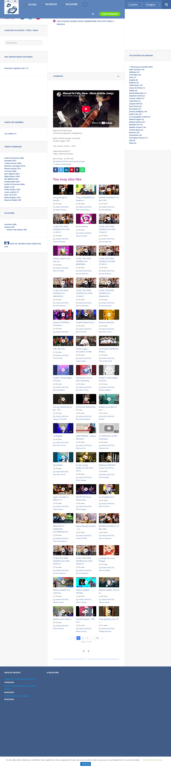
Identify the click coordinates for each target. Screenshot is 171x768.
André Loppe (81, 361)
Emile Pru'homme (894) (14, 184)
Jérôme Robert (58, 628)
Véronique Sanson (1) (138, 138)
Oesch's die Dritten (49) (17, 229)
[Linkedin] (66, 169)
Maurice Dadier (81, 236)
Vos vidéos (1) (10, 133)
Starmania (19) (135, 135)
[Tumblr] (77, 169)
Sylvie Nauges (81, 480)
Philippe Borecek (105, 631)
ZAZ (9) (132, 140)
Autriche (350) (10, 224)
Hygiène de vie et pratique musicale (19, 679)
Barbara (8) (134, 82)
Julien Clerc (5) (135, 114)
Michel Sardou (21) (137, 122)
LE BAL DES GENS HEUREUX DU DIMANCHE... (60, 293)
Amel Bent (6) (135, 75)
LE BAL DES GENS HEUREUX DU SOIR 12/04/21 (84, 293)
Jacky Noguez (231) (12, 197)
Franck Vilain (57, 358)
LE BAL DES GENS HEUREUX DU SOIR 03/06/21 (61, 561)
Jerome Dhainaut (105, 210)
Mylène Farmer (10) (137, 127)
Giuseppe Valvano (59, 210)
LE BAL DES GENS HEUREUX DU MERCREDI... (83, 261)
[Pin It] (71, 169)
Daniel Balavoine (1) (137, 93)
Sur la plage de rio (106, 497)
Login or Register (110, 14)
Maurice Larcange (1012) (14, 166)
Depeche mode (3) (137, 96)
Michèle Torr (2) (136, 124)
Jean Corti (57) (10, 195)
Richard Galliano (59, 390)
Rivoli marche (82, 226)
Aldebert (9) (134, 72)
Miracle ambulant (106, 322)
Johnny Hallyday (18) (138, 111)
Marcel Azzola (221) (12, 168)
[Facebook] (55, 169)
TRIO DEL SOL (59, 348)
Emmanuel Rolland (83, 419)
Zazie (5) (132, 143)
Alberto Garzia (58, 602)
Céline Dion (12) (136, 85)
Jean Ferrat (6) (135, 106)
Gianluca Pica (81, 448)
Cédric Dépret (58, 509)
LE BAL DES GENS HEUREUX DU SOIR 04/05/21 (84, 561)
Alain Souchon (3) (136, 69)
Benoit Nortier (81, 332)
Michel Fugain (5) (136, 119)
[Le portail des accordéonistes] (11, 12)
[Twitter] (60, 169)
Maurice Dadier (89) (12, 200)
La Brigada (57, 436)
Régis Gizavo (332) (12, 176)
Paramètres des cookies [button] (152, 760)
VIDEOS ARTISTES (61, 161)
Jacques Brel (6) (135, 103)
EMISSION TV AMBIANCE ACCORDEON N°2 (60, 529)
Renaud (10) (134, 132)
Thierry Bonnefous (83, 210)
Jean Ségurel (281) (12, 174)
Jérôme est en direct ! (62, 619)
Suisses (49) (9, 227)
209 (97, 638)
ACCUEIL (32, 4)
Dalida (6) (133, 90)
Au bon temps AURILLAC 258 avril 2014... (84, 468)
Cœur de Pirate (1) (137, 88)
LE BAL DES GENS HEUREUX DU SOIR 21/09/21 (61, 229)
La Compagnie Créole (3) (139, 117)
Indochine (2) (135, 101)
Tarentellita (58, 465)
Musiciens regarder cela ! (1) (16, 68)
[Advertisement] (148, 29)
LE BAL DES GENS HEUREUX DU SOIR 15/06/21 (107, 229)
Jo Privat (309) (10, 171)
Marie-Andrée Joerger (77, 161)
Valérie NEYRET (81, 538)
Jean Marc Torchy (105, 332)
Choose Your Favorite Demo (16, 696)
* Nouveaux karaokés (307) (141, 67)
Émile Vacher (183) (12, 189)
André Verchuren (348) (14, 158)
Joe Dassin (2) (135, 109)
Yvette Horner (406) (12, 163)
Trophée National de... (85, 322)
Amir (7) (132, 77)
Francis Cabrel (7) (136, 98)
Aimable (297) (10, 160)
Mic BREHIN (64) (11, 179)
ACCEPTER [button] (85, 764)
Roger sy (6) (9, 187)
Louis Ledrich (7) (11, 192)
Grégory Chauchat (60, 419)
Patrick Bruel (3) (136, 130)
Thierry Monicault (105, 361)
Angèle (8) (133, 80)
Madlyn (102, 419)
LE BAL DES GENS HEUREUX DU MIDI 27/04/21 (107, 261)
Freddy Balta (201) (12, 181)
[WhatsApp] (82, 169)
